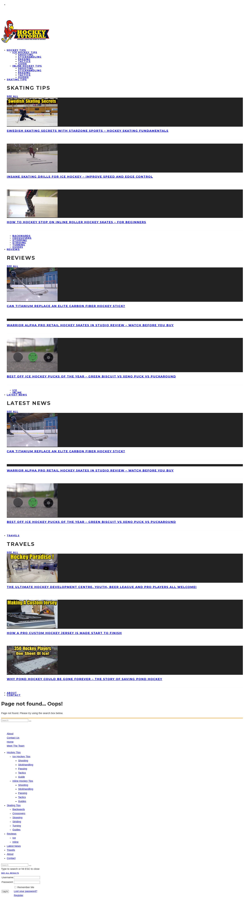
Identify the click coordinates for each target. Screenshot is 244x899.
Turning (18, 245)
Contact (14, 695)
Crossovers (22, 238)
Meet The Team (15, 745)
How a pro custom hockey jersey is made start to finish (64, 633)
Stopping (19, 240)
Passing (24, 59)
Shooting (25, 54)
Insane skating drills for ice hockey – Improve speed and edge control (80, 176)
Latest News (17, 395)
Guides (22, 801)
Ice (14, 390)
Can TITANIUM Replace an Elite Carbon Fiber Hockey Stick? (66, 306)
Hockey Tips (16, 50)
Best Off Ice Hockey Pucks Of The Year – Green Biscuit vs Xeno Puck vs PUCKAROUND (91, 376)
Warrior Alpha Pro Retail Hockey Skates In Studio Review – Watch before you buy (90, 325)
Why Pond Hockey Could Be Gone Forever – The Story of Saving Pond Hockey (84, 679)
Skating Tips (17, 79)
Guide (22, 63)
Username (7, 877)
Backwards (21, 236)
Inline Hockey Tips (27, 66)
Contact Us (13, 737)
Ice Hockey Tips (24, 52)
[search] (30, 721)
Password (7, 882)
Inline (15, 842)
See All (12, 96)
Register (18, 895)
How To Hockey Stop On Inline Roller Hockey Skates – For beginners (76, 222)
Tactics (24, 61)
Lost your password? (25, 891)
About (10, 733)
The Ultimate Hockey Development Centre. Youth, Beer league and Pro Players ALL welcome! (102, 587)
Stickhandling (30, 57)
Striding (19, 242)
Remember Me (25, 887)
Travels (13, 535)
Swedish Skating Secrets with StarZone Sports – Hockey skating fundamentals (87, 130)
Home (10, 741)
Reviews (13, 249)
